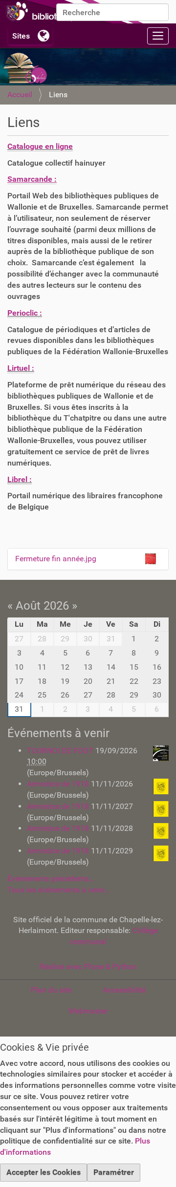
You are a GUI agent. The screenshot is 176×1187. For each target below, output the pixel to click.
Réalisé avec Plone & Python (88, 966)
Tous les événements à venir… (58, 889)
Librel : (19, 479)
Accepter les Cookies (43, 1172)
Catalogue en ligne (40, 146)
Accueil (19, 94)
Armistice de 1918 (59, 783)
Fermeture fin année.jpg (55, 558)
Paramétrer (113, 1172)
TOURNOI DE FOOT (61, 750)
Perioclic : (24, 313)
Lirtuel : (20, 368)
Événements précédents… (50, 878)
